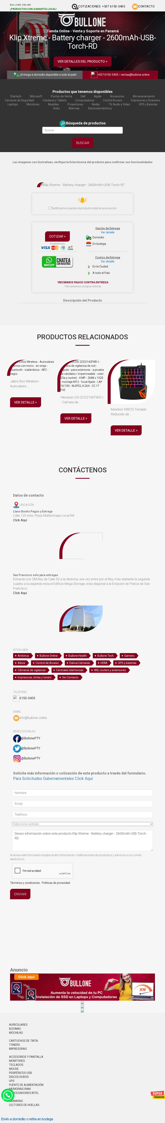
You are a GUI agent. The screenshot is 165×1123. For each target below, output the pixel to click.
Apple (97, 96)
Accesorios (117, 96)
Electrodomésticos (100, 108)
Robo (56, 108)
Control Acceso (112, 100)
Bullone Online (49, 655)
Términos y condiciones (25, 882)
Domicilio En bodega (106, 236)
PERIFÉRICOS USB (20, 1072)
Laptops (13, 104)
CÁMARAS (16, 1101)
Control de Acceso (47, 663)
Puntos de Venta (61, 96)
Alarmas (74, 108)
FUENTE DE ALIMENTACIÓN (26, 1084)
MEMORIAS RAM (20, 1088)
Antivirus (23, 655)
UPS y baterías (127, 663)
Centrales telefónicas (69, 670)
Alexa (21, 663)
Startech (15, 96)
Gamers (129, 655)
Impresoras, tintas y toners (35, 677)
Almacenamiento (144, 96)
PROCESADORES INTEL (24, 1093)
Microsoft (36, 96)
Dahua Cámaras (79, 663)
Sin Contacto (70, 677)
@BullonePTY (30, 738)
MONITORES (17, 1060)
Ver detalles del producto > (82, 61)
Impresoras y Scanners (145, 100)
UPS (11, 1080)
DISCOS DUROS (19, 1076)
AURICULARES (18, 1024)
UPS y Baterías (148, 104)
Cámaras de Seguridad (19, 100)
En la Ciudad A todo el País (106, 265)
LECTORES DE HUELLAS (24, 1105)
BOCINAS (15, 1028)
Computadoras (84, 100)
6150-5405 (27, 698)
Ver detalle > (25, 402)
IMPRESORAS (18, 1048)
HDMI (104, 663)
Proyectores (75, 104)
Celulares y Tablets (55, 100)
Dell (83, 96)
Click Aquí (20, 520)
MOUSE (14, 1068)
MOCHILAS (16, 1032)
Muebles (53, 104)
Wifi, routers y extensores (110, 670)
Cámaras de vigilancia (31, 670)
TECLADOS (16, 1064)
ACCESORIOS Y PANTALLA (26, 1056)
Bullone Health (77, 655)
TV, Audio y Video (119, 104)
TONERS (14, 1044)
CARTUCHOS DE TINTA (23, 1040)
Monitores (33, 104)
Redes (96, 104)
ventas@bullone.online (135, 74)
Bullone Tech (105, 655)
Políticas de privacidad (56, 882)
